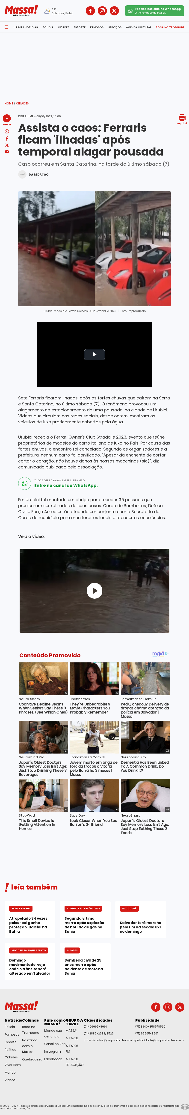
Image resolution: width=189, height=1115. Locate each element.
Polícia (10, 1027)
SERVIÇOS (114, 27)
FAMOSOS (96, 27)
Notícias (13, 1020)
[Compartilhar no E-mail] (7, 151)
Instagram (52, 1051)
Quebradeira (32, 1059)
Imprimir (182, 123)
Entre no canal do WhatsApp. (66, 485)
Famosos (12, 1034)
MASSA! (71, 1030)
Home (10, 103)
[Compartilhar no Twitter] (7, 145)
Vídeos (10, 1080)
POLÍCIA (48, 27)
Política (10, 1049)
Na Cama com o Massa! (29, 1046)
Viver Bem (13, 1065)
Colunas (30, 1020)
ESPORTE (80, 27)
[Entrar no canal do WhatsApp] (24, 483)
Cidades (22, 103)
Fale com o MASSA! (55, 1022)
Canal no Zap (55, 1044)
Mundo (10, 1072)
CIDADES (63, 27)
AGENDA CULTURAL (138, 27)
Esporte (11, 1042)
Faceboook (53, 1059)
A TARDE (72, 1038)
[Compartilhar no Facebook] (7, 139)
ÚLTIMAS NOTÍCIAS (25, 27)
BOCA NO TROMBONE (170, 27)
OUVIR (7, 124)
